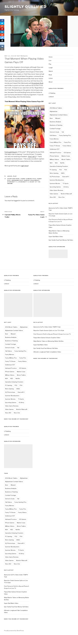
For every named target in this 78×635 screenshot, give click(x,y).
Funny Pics (67, 142)
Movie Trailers (65, 159)
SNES (62, 173)
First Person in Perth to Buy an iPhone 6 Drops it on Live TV (52, 334)
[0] (2, 26)
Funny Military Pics (55, 142)
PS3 (60, 170)
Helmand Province (55, 152)
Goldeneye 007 (54, 149)
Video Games (54, 194)
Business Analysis (55, 122)
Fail (63, 132)
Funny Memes (54, 139)
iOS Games (67, 152)
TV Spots (65, 183)
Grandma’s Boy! (37, 83)
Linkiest (51, 96)
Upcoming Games (55, 187)
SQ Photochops (55, 176)
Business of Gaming (56, 125)
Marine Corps (65, 156)
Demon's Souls (54, 132)
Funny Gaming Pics (28, 178)
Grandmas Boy (17, 180)
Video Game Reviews (56, 190)
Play (15, 176)
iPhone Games (54, 156)
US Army (66, 187)
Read (50, 75)
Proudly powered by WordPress (14, 630)
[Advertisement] (58, 254)
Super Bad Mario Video (56, 236)
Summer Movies (55, 183)
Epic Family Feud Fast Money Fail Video (61, 240)
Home (51, 57)
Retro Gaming (54, 173)
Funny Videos (67, 146)
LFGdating (52, 93)
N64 (51, 163)
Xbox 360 (53, 197)
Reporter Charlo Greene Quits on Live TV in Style (48, 330)
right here (24, 166)
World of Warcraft (66, 194)
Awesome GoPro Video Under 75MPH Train (47, 327)
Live (50, 60)
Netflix (62, 163)
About (51, 82)
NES (56, 163)
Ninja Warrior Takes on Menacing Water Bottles (48, 341)
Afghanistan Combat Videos (59, 115)
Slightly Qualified (26, 7)
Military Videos (54, 159)
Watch (51, 71)
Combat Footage (55, 128)
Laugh (9, 176)
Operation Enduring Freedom (59, 166)
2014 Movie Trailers (56, 108)
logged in (17, 201)
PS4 (65, 170)
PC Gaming (53, 170)
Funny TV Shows (55, 146)
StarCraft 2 (32, 156)
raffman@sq (22, 56)
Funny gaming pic (11, 152)
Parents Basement (31, 180)
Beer (51, 118)
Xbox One (61, 197)
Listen (51, 78)
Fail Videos (53, 135)
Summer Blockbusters (57, 180)
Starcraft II (12, 182)
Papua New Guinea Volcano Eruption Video (46, 337)
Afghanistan (53, 111)
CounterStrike (13, 178)
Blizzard (57, 118)
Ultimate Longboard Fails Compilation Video (47, 352)
